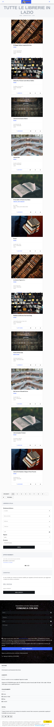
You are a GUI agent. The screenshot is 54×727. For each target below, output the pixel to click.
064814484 (20, 445)
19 (42, 494)
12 (12, 494)
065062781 (20, 292)
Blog (4, 699)
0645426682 (20, 484)
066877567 (20, 57)
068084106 (20, 93)
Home (20, 15)
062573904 (20, 251)
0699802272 (20, 365)
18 (38, 494)
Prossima (9, 497)
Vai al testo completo (8, 562)
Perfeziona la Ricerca (8, 508)
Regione (5, 534)
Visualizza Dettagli (40, 725)
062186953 (20, 403)
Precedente (6, 494)
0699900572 (20, 212)
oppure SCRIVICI (7, 588)
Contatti (5, 701)
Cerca (19, 547)
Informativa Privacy (23, 638)
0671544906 (20, 327)
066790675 (20, 169)
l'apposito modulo (23, 679)
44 (3, 497)
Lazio (33, 15)
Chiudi (47, 722)
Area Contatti (19, 592)
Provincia (5, 540)
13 (17, 494)
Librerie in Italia (27, 15)
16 (29, 494)
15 (25, 494)
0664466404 (20, 131)
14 (21, 494)
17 (34, 494)
